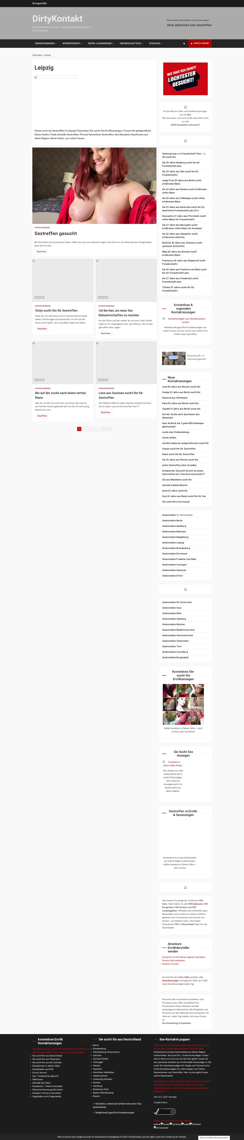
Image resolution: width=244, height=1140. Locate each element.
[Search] (184, 43)
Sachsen (97, 1055)
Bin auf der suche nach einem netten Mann (62, 363)
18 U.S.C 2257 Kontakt (165, 1097)
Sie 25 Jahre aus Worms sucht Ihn (180, 459)
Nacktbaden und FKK (43, 1069)
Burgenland (182, 657)
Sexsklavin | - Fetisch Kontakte (47, 1086)
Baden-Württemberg (103, 1093)
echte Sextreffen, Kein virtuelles (179, 465)
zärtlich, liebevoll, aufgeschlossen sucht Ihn (185, 443)
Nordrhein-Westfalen (103, 1072)
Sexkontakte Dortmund (174, 553)
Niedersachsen (100, 1076)
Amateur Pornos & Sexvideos (46, 1093)
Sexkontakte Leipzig (173, 542)
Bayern (96, 1096)
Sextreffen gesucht (94, 186)
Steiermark (182, 641)
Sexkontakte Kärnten (173, 624)
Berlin (96, 1045)
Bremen (97, 1082)
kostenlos (186, 1023)
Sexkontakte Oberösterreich (177, 635)
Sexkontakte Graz (171, 607)
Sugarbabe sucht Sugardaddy (46, 1096)
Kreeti (169, 1137)
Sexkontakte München (174, 531)
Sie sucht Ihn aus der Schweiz (47, 1062)
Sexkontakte (169, 630)
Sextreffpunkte (71, 44)
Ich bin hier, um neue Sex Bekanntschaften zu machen (126, 280)
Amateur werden (170, 964)
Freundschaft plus (130, 44)
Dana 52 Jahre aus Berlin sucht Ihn (180, 403)
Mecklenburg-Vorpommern (106, 1052)
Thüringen (98, 1062)
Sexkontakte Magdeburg (175, 537)
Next (109, 429)
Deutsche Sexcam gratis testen (47, 1090)
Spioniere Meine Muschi (174, 485)
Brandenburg (99, 1048)
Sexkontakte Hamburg (174, 526)
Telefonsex (37, 1079)
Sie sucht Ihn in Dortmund (175, 501)
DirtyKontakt (57, 18)
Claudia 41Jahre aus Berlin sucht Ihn (181, 408)
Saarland (97, 1069)
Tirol (178, 646)
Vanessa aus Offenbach (174, 397)
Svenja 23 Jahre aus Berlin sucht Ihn (181, 392)
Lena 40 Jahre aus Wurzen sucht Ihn (181, 386)
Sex (189, 115)
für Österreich (177, 602)
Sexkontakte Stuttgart (174, 564)
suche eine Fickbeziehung (175, 432)
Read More (41, 252)
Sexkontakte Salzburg (174, 619)
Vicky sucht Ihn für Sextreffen (62, 280)
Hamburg (97, 1086)
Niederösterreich (185, 630)
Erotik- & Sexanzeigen (100, 44)
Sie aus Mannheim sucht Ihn (177, 479)
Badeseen (195, 904)
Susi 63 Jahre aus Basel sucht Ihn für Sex (184, 496)
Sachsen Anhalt (100, 1059)
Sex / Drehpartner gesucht (45, 1076)
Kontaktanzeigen (44, 44)
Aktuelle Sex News (41, 1083)
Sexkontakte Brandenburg (176, 548)
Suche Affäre (169, 437)
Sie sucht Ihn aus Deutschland (47, 1056)
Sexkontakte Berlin (172, 520)
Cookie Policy (160, 1102)
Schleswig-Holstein (102, 1079)
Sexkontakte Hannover (174, 570)
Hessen (96, 1065)
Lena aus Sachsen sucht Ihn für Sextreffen (126, 363)
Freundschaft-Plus (191, 153)
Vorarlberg (182, 652)
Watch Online (201, 43)
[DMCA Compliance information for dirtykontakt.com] (165, 1111)
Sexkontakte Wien (171, 613)
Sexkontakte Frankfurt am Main (179, 559)
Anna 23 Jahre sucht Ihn (175, 490)
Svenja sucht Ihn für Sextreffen (179, 448)
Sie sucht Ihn (169, 157)
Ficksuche (154, 44)
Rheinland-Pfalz (101, 1089)
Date (187, 977)
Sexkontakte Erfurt (172, 575)
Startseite (37, 55)
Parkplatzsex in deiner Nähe (46, 1066)
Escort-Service (39, 1073)
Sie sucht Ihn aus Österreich (46, 1059)
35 (103, 429)
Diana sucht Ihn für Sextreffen (178, 454)
